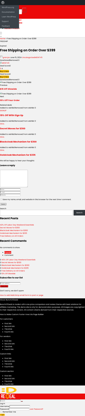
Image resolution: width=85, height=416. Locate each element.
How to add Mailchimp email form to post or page (21, 295)
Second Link (9, 326)
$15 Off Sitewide (8, 89)
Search (3, 208)
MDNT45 (38, 57)
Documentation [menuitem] (8, 12)
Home (2, 38)
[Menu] (1, 33)
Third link (8, 329)
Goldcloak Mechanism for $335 (17, 154)
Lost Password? (36, 409)
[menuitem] (3, 2)
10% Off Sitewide (8, 273)
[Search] (24, 10)
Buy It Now (4, 71)
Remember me (9, 412)
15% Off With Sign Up (11, 115)
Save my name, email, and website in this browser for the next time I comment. (37, 199)
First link (8, 323)
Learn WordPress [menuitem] (9, 17)
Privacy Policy (12, 28)
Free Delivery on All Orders (11, 236)
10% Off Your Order (10, 100)
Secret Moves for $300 (12, 128)
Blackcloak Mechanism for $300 (18, 141)
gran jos (6, 57)
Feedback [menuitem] (6, 26)
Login (2, 415)
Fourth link (9, 332)
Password (4, 409)
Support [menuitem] (5, 21)
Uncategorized (28, 57)
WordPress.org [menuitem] (8, 7)
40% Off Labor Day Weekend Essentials (17, 225)
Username (4, 406)
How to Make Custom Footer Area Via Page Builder (22, 314)
